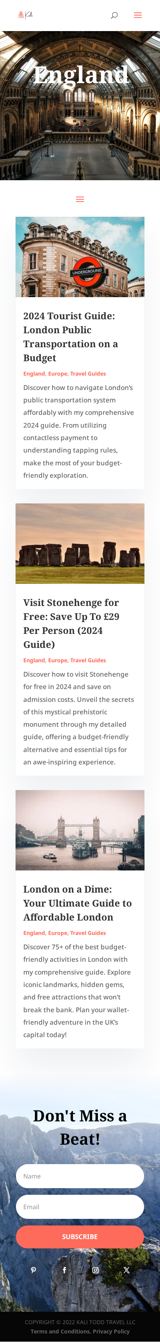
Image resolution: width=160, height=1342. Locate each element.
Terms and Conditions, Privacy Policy (80, 1331)
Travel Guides (88, 373)
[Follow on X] (127, 1270)
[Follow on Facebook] (64, 1270)
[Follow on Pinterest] (33, 1270)
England (34, 373)
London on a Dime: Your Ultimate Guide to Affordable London (77, 902)
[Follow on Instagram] (95, 1270)
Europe (57, 373)
